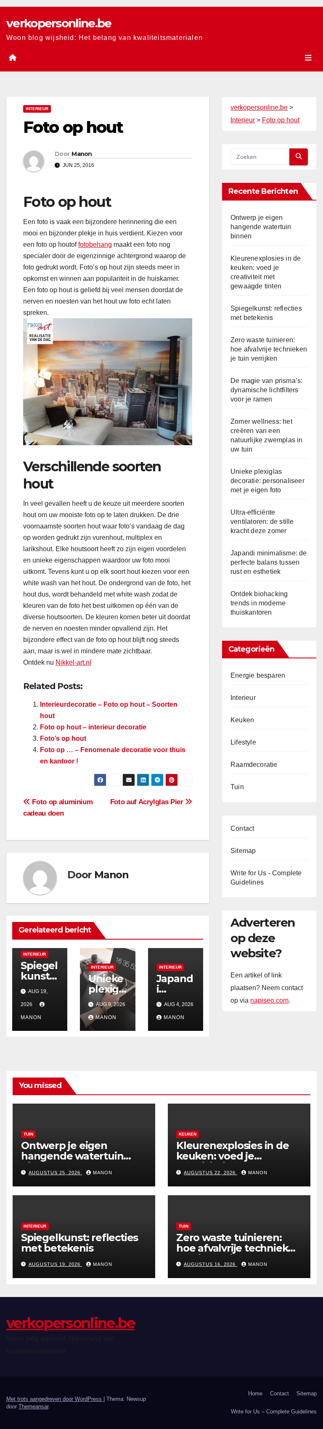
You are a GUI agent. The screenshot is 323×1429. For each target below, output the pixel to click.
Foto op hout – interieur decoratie (93, 727)
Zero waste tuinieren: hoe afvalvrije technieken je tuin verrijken (268, 349)
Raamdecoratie (254, 764)
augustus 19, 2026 (55, 1264)
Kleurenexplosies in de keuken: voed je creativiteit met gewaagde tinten (232, 1161)
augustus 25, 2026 (55, 1172)
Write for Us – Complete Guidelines (274, 1411)
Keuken (242, 720)
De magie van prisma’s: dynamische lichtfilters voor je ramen (266, 390)
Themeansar (33, 1406)
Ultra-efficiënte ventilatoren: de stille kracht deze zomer (262, 521)
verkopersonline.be (58, 23)
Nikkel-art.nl (73, 662)
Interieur (37, 108)
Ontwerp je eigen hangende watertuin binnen (260, 227)
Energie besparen (257, 675)
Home (255, 1393)
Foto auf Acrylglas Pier (147, 802)
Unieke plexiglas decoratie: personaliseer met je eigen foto (267, 481)
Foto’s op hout (63, 738)
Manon (81, 154)
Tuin (237, 786)
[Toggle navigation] (308, 57)
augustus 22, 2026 (210, 1172)
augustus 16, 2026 (210, 1264)
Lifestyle (243, 742)
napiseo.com (269, 1000)
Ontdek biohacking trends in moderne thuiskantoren (259, 603)
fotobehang (95, 244)
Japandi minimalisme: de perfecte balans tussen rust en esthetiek (268, 562)
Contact (242, 828)
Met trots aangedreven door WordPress (54, 1399)
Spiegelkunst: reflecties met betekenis (79, 1242)
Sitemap (243, 850)
